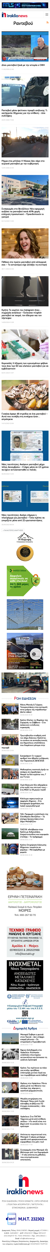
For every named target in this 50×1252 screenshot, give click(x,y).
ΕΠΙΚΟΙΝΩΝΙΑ (18, 1207)
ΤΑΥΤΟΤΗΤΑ (36, 1204)
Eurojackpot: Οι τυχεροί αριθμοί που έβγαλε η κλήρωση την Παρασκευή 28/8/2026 (34, 758)
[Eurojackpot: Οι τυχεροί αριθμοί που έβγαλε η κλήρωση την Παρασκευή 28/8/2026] (10, 760)
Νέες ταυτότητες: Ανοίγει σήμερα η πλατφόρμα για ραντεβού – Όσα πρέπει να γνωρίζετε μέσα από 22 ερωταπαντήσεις (23, 518)
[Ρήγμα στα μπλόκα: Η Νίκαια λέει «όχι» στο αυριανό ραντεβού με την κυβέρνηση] (25, 142)
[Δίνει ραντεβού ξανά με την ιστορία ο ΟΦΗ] (25, 46)
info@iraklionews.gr (27, 1238)
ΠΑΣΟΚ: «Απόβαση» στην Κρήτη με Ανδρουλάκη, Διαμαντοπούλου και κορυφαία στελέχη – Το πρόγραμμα (34, 833)
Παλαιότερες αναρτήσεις (13, 530)
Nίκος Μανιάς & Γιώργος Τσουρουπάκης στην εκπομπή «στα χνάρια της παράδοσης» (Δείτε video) (33, 708)
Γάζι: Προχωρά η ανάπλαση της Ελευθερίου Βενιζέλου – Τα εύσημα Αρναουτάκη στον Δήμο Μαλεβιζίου (34, 818)
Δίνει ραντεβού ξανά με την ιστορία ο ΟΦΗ (23, 65)
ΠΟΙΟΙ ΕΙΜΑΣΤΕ (25, 1201)
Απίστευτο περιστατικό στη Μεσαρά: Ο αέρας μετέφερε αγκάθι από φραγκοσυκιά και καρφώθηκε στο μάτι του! (33, 1138)
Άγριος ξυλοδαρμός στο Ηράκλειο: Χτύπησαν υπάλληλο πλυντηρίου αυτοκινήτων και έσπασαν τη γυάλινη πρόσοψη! (33, 1055)
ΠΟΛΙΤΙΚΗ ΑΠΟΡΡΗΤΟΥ (19, 1204)
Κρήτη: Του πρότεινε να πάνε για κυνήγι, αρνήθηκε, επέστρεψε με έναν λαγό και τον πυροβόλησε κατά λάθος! (33, 1071)
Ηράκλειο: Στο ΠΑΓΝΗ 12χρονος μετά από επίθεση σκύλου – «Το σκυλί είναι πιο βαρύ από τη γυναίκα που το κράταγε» (33, 1121)
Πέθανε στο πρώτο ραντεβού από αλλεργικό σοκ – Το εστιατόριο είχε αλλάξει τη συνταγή (24, 263)
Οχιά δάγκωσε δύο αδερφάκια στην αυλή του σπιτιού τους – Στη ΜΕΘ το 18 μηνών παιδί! (33, 787)
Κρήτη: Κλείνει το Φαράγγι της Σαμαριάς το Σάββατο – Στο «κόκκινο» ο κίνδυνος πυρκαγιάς (34, 724)
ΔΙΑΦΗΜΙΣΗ (32, 1207)
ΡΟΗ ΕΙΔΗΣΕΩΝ (9, 1201)
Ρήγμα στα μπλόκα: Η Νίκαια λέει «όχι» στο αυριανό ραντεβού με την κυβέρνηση (23, 162)
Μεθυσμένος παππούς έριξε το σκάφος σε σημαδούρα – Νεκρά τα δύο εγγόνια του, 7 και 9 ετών (34, 773)
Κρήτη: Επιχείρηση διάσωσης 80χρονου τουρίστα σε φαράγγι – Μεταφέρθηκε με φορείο (33, 848)
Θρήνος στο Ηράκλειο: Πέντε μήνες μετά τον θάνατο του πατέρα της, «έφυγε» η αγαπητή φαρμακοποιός (33, 1087)
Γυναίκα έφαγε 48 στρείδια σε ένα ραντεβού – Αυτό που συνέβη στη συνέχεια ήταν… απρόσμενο (25, 416)
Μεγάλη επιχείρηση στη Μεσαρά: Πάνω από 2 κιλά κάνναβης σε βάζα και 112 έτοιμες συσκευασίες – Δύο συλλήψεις (32, 1103)
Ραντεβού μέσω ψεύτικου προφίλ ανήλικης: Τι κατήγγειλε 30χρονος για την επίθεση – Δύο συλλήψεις (24, 113)
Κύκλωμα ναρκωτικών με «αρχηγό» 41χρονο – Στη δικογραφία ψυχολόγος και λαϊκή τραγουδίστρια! (32, 802)
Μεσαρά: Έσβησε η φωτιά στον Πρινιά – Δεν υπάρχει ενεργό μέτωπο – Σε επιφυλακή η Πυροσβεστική (32, 1038)
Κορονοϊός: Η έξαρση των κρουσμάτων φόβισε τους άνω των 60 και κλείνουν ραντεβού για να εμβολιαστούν (25, 366)
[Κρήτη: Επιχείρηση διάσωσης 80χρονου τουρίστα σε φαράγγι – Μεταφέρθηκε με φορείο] (10, 849)
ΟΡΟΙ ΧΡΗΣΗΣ (41, 1201)
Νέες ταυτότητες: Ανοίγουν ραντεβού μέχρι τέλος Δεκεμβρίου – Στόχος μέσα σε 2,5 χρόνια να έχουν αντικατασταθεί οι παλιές (25, 467)
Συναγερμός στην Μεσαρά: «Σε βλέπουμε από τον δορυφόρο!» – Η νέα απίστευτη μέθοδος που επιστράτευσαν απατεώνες (34, 1155)
